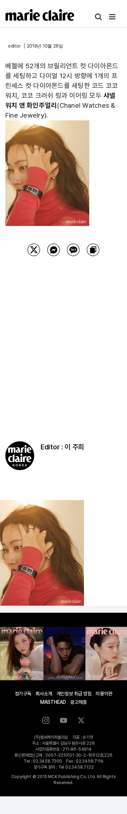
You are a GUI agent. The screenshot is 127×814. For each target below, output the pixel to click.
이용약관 (104, 693)
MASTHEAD (53, 702)
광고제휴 (78, 702)
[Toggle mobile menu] (112, 16)
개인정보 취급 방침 (74, 693)
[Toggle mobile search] (98, 16)
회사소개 (44, 693)
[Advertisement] (63, 340)
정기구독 (23, 693)
